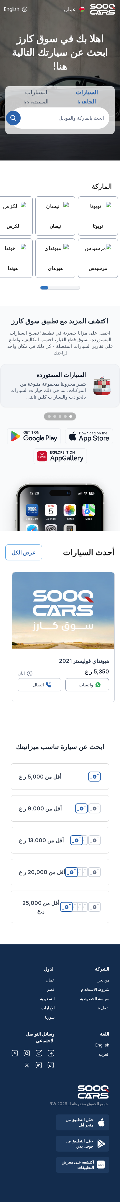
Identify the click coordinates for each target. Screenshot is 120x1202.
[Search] (13, 118)
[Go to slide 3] (60, 416)
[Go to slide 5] (49, 416)
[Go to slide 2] (65, 416)
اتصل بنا (102, 1007)
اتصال (38, 684)
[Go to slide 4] (54, 416)
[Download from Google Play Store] (34, 436)
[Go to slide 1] (70, 416)
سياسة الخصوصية (94, 998)
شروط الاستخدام (95, 989)
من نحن (103, 980)
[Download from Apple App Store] (89, 436)
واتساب (86, 684)
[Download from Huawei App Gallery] (60, 456)
